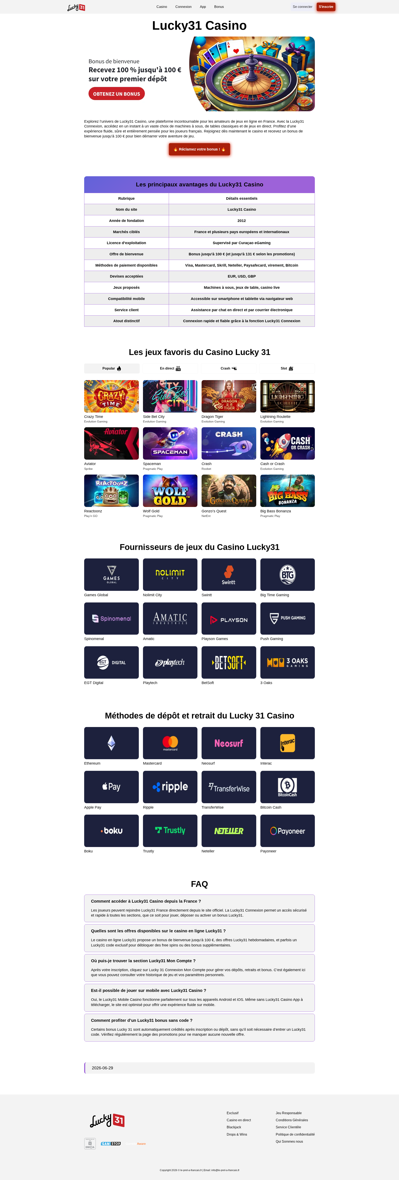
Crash (225, 368)
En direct (167, 368)
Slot (284, 368)
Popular (108, 368)
